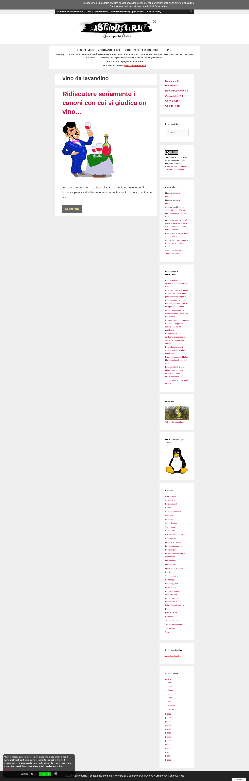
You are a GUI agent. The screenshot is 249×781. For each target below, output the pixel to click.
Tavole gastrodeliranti (173, 624)
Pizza (167, 609)
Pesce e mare (170, 588)
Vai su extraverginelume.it (175, 422)
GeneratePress (176, 775)
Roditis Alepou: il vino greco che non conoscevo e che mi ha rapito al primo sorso (176, 304)
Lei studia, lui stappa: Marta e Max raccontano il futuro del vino (176, 360)
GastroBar (169, 519)
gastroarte (169, 515)
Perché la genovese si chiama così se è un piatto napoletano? (175, 350)
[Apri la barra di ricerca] (191, 12)
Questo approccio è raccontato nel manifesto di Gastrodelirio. (138, 6)
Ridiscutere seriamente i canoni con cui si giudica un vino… (104, 102)
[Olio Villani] (177, 419)
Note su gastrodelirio (97, 11)
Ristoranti (169, 617)
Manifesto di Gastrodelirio (69, 11)
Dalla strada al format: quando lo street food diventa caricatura (176, 283)
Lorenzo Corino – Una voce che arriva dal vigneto (176, 243)
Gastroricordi (170, 531)
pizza (191, 3)
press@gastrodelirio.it (135, 65)
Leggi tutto (72, 208)
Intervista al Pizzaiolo (173, 542)
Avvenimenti (170, 500)
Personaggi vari (171, 584)
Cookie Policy (154, 11)
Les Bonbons (170, 561)
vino (179, 3)
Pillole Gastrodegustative (175, 605)
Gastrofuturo (170, 527)
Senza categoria (171, 620)
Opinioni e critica (171, 576)
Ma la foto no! (170, 564)
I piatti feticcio (170, 538)
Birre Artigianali (171, 504)
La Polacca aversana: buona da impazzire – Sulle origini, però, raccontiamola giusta (176, 294)
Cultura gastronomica (173, 512)
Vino (167, 632)
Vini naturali (170, 628)
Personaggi (169, 580)
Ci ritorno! (169, 508)
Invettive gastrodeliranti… (175, 546)
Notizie (168, 572)
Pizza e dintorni (171, 613)
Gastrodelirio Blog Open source (127, 11)
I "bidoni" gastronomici (174, 535)
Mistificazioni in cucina (174, 568)
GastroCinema (171, 523)
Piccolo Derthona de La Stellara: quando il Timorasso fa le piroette (176, 314)
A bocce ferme (170, 496)
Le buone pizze (171, 550)
